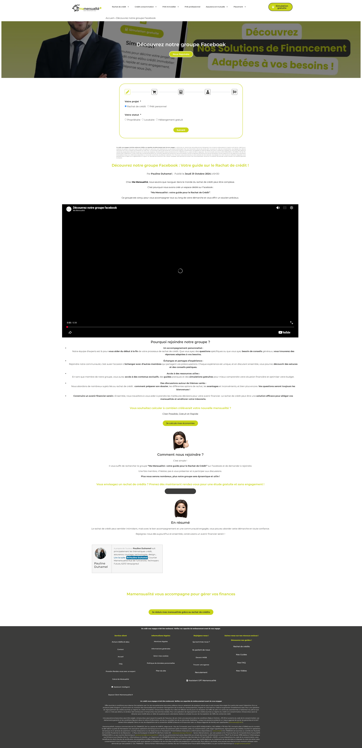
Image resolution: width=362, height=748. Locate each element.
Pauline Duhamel (161, 173)
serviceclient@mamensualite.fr (146, 735)
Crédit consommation (144, 7)
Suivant (181, 130)
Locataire (149, 119)
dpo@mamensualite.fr (242, 743)
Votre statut (132, 115)
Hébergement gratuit (170, 119)
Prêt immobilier (169, 7)
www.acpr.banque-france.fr (182, 733)
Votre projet (132, 101)
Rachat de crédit (119, 7)
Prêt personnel (158, 106)
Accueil (110, 18)
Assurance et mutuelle (215, 7)
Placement (238, 7)
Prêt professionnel (192, 7)
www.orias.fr (148, 155)
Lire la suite (119, 557)
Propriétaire (133, 119)
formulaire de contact (185, 156)
